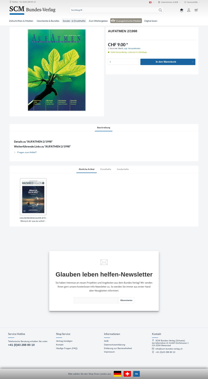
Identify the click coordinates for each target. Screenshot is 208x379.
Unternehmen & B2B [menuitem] (169, 2)
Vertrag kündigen (64, 341)
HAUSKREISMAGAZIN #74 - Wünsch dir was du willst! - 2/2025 (33, 220)
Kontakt (59, 344)
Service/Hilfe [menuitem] (192, 2)
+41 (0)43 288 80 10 (21, 344)
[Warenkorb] (197, 10)
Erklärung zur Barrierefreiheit (118, 348)
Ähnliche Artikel (86, 169)
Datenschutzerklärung (114, 344)
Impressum (109, 352)
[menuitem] (117, 10)
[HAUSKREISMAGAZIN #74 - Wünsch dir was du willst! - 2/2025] (33, 196)
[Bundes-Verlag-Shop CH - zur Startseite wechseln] (33, 10)
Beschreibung (103, 127)
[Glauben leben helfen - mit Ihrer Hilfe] (181, 10)
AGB (106, 341)
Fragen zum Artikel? (27, 152)
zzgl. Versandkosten (132, 48)
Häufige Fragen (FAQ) (67, 348)
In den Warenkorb (166, 62)
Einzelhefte (105, 169)
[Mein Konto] (189, 10)
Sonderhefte (123, 169)
